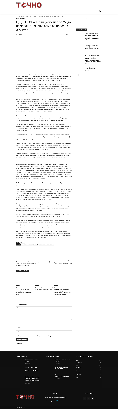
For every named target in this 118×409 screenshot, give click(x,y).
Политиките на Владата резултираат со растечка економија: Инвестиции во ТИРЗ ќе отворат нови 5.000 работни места (24, 291)
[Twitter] (92, 398)
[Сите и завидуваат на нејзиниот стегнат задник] (50, 377)
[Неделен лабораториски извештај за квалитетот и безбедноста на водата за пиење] (44, 280)
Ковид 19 (35, 244)
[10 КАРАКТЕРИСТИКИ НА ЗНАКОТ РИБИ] (50, 369)
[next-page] (20, 298)
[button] (100, 11)
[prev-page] (17, 298)
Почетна (18, 16)
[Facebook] (84, 398)
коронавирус (42, 244)
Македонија (28, 16)
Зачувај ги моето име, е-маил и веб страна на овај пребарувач (35, 336)
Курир (22, 242)
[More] (57, 38)
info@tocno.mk (60, 401)
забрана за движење (27, 244)
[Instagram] (88, 398)
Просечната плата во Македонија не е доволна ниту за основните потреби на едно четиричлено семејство (29, 263)
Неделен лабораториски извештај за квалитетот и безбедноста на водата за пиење (44, 289)
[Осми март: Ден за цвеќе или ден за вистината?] (80, 69)
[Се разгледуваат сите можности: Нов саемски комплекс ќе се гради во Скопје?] (20, 369)
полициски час (50, 244)
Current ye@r (20, 343)
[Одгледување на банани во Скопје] (20, 362)
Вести (22, 16)
